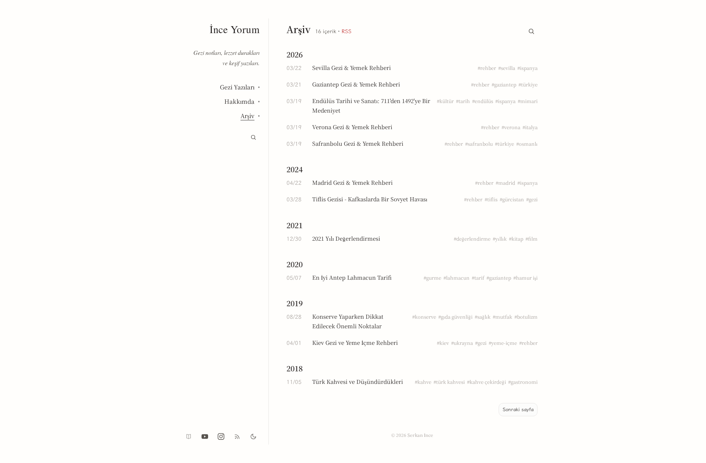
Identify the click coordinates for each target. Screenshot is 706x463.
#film (531, 238)
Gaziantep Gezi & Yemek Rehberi (356, 84)
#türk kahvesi (449, 381)
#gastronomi (523, 381)
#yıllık (500, 238)
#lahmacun (456, 277)
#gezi (532, 199)
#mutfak (502, 316)
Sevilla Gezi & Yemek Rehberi (351, 67)
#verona (511, 127)
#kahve (423, 381)
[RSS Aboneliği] (237, 436)
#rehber (487, 67)
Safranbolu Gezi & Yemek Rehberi (357, 143)
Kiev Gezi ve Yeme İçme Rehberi (355, 342)
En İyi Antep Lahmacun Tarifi (352, 277)
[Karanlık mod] (253, 436)
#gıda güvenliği (455, 316)
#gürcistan (512, 199)
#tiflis (491, 199)
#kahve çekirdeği (486, 381)
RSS (347, 31)
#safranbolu (479, 143)
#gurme (432, 277)
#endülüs (482, 101)
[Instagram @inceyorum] (221, 436)
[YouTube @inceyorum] (205, 436)
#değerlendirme (472, 238)
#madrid (505, 182)
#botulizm (526, 316)
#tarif (478, 277)
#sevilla (506, 67)
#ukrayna (462, 342)
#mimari (528, 101)
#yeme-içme (503, 342)
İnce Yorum (235, 29)
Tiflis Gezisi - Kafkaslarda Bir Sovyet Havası (369, 199)
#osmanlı (527, 143)
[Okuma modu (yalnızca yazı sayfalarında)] (188, 436)
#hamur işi (525, 277)
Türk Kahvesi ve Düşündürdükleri (357, 381)
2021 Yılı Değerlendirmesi (346, 238)
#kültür (445, 101)
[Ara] (253, 137)
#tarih (463, 101)
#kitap (516, 238)
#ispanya (527, 67)
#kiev (443, 342)
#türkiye (528, 84)
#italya (530, 127)
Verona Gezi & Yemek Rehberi (352, 127)
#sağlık (483, 316)
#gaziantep (504, 84)
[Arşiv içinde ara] (531, 30)
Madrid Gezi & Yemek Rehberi (352, 182)
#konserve (424, 316)
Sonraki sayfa (518, 409)
